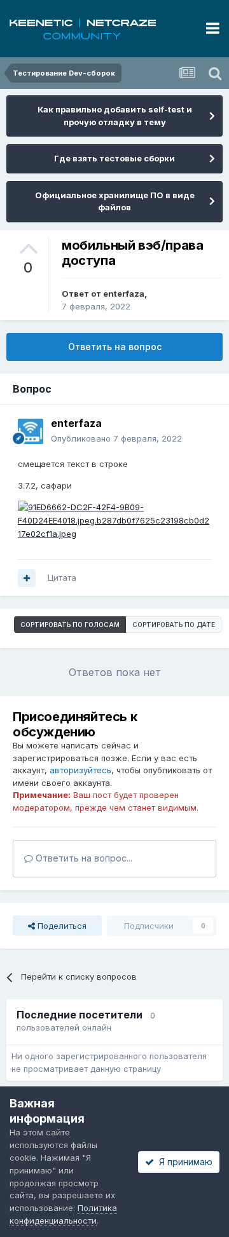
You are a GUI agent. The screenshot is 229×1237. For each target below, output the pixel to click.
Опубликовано (116, 438)
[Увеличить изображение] (114, 520)
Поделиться (61, 926)
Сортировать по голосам (70, 624)
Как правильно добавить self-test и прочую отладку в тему (115, 115)
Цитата (62, 577)
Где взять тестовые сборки (114, 158)
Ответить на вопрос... (82, 858)
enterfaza (123, 293)
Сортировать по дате (173, 624)
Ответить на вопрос (115, 346)
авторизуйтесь (80, 770)
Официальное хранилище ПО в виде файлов (115, 201)
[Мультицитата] (27, 578)
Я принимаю (183, 1161)
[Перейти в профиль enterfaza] (30, 431)
